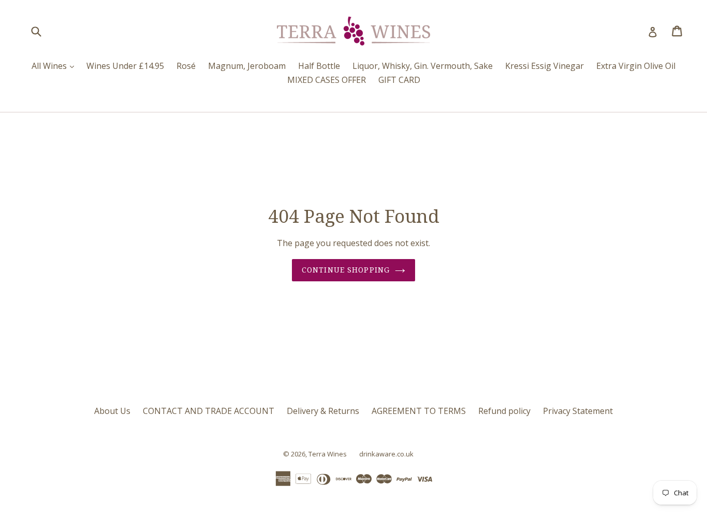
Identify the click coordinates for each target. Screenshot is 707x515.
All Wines (55, 65)
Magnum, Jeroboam (247, 65)
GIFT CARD (399, 79)
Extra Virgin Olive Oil (635, 65)
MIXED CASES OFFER (326, 79)
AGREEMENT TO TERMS (419, 411)
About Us (112, 411)
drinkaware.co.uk (386, 454)
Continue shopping (346, 270)
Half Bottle (319, 65)
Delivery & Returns (323, 411)
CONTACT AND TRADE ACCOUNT (208, 411)
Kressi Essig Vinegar (544, 65)
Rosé (186, 65)
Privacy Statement (578, 411)
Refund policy (504, 411)
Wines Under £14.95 (125, 65)
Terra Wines (327, 454)
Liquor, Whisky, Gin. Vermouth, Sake (422, 65)
